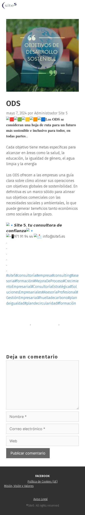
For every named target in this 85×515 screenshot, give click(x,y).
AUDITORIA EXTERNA (27, 337)
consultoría (20, 323)
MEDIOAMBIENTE (45, 323)
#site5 (11, 275)
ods (63, 323)
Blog (14, 317)
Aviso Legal (40, 499)
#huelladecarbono (53, 297)
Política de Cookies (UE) (43, 481)
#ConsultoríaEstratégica (50, 286)
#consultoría (26, 275)
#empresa (44, 275)
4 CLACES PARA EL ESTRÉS (31, 330)
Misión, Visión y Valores (19, 486)
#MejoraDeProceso (48, 281)
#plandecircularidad (41, 303)
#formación (23, 281)
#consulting (61, 275)
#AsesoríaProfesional (59, 292)
